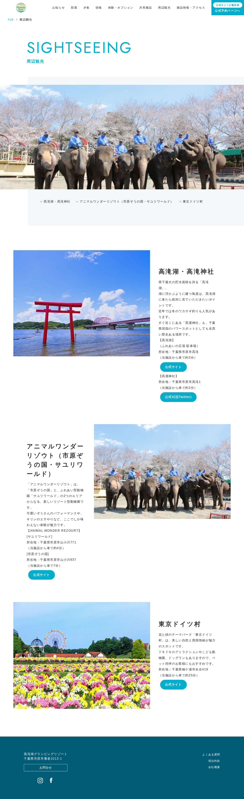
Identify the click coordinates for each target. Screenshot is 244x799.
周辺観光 (164, 7)
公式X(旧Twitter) (178, 397)
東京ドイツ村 (193, 201)
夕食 (86, 7)
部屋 (74, 7)
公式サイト (173, 367)
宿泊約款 (214, 760)
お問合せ (45, 767)
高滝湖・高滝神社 (57, 201)
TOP (11, 20)
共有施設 (145, 7)
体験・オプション (120, 7)
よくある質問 (211, 754)
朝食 (99, 7)
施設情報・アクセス (191, 7)
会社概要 (214, 767)
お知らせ (58, 7)
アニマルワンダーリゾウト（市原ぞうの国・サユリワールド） (127, 201)
